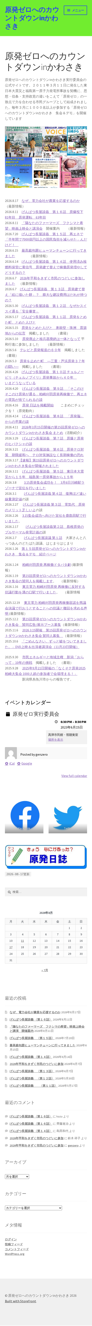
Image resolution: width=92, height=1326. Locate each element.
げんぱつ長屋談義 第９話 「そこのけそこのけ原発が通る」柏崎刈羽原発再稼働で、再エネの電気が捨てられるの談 (46, 394)
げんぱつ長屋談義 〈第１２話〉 (32, 1078)
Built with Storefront (20, 1301)
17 (10, 947)
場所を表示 (55, 740)
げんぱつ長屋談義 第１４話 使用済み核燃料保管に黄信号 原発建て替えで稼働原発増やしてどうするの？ (46, 267)
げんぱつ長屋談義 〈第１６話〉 (31, 1019)
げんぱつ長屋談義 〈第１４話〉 (31, 1057)
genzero (73, 1145)
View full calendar (74, 776)
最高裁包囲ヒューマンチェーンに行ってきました (43, 1045)
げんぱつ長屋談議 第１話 (43, 538)
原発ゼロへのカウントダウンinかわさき (32, 18)
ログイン (11, 1239)
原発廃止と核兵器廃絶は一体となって (51, 339)
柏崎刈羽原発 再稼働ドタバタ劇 (46, 564)
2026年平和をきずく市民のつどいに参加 (37, 1064)
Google (26, 763)
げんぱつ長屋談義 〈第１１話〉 (34, 1086)
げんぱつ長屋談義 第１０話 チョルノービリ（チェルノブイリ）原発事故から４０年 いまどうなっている (44, 377)
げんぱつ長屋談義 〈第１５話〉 (32, 1038)
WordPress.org (14, 1254)
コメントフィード (17, 1249)
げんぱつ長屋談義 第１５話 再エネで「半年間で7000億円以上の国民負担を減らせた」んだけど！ (46, 239)
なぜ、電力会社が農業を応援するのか (51, 201)
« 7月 (45, 970)
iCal (12, 763)
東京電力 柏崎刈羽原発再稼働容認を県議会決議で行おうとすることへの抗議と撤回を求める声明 (46, 608)
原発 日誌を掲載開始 (38, 405)
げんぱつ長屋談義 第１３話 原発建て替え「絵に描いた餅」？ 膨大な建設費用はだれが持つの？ (46, 294)
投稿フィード (14, 1244)
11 (22, 941)
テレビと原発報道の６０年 (40, 350)
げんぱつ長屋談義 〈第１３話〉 (32, 1071)
